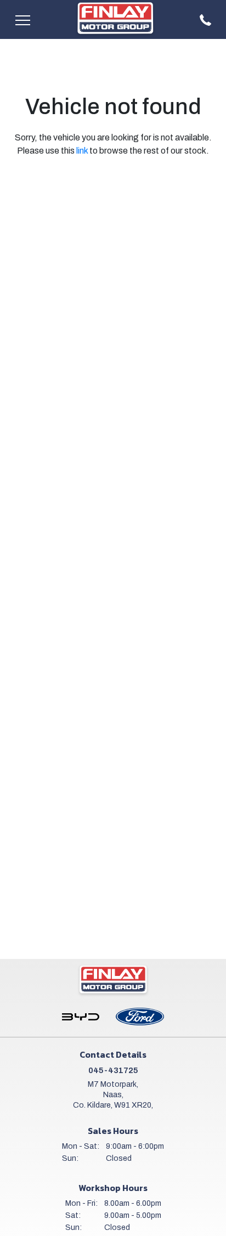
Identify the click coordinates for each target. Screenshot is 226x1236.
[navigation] (22, 19)
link (82, 150)
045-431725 (113, 1070)
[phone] (205, 19)
